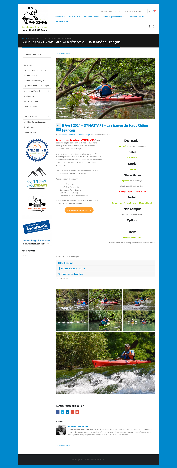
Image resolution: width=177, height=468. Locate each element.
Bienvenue (28, 65)
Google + (72, 412)
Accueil (24, 38)
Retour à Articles (64, 54)
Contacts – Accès (30, 132)
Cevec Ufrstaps (84, 135)
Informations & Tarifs (72, 268)
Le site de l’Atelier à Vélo (33, 55)
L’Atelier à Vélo (74, 17)
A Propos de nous (106, 11)
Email (119, 11)
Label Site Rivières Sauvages (35, 122)
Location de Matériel (72, 274)
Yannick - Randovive (68, 135)
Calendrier (59, 17)
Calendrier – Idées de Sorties (35, 70)
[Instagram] (153, 25)
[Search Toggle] (150, 11)
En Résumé (67, 263)
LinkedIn (67, 412)
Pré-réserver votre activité (79, 210)
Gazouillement (62, 412)
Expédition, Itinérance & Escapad (36, 86)
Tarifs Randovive (30, 106)
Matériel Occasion (31, 101)
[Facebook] (149, 25)
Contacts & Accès (61, 22)
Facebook (57, 412)
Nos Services (29, 96)
